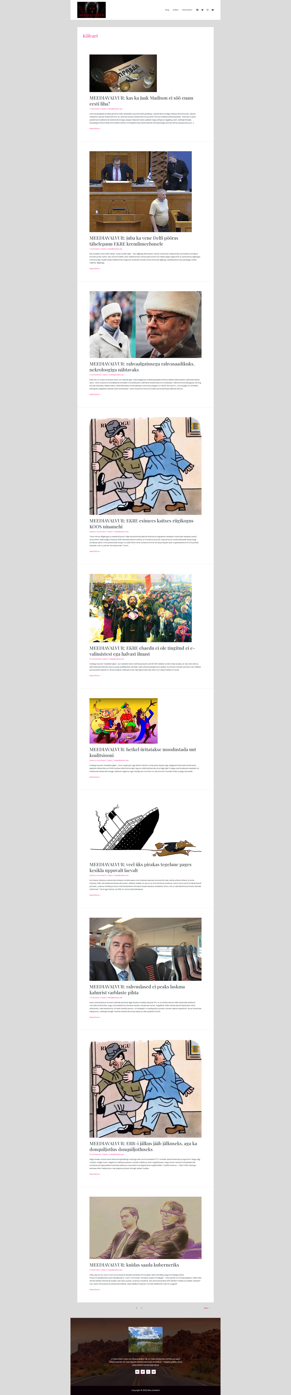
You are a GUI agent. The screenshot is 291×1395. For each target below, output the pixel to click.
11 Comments (95, 659)
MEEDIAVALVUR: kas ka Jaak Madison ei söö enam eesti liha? (141, 101)
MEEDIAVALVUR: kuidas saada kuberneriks (134, 1265)
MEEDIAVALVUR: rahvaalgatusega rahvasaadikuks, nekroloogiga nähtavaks (141, 367)
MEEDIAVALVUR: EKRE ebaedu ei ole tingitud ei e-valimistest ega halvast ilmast (142, 651)
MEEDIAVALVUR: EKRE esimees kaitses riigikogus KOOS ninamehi (141, 523)
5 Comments (95, 1154)
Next (207, 1308)
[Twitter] (202, 10)
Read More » (94, 128)
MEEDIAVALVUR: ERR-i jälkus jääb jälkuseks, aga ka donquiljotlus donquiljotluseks (143, 1146)
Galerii (175, 10)
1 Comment (94, 109)
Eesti (104, 109)
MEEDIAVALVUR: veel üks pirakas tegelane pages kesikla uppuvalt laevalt (140, 867)
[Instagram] (208, 10)
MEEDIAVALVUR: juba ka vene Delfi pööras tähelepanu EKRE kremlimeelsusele (133, 241)
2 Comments (95, 374)
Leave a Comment (97, 531)
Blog (167, 10)
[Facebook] (197, 10)
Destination (187, 10)
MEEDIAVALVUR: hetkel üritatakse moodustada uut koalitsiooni (142, 752)
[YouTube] (213, 10)
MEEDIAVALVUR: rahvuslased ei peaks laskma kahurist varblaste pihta (137, 989)
